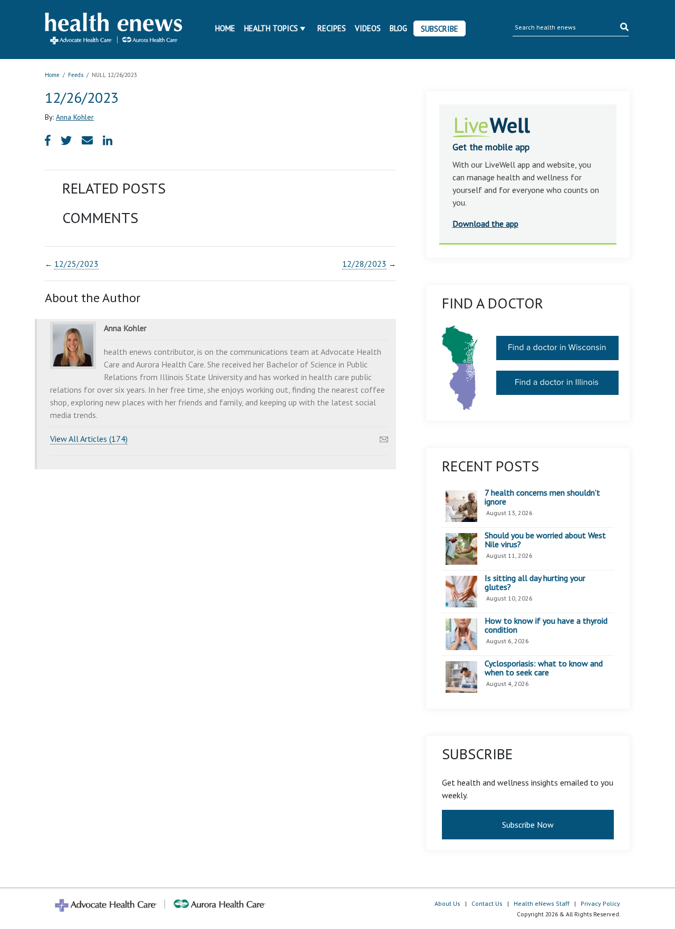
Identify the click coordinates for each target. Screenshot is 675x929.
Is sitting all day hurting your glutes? (535, 583)
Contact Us (487, 903)
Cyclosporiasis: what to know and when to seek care (544, 668)
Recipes (331, 28)
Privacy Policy (600, 903)
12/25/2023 (76, 263)
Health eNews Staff (542, 903)
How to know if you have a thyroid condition (546, 625)
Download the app (485, 223)
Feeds (75, 75)
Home (225, 28)
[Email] (384, 436)
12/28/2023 (364, 263)
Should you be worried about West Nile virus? (545, 540)
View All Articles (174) (89, 438)
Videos (368, 28)
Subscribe (439, 29)
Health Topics (271, 28)
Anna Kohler (75, 117)
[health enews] (114, 29)
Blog (398, 28)
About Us (447, 903)
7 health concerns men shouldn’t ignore (542, 497)
